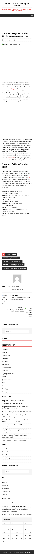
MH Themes (28, 552)
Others (4, 377)
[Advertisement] (17, 25)
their (29, 177)
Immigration (5, 364)
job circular (11, 158)
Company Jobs (6, 355)
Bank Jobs (5, 352)
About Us (4, 449)
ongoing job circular (7, 374)
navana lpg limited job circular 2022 (14, 268)
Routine (4, 386)
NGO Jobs (5, 371)
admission (5, 349)
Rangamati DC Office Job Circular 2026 (13, 401)
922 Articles (15, 286)
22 (25, 535)
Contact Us (5, 452)
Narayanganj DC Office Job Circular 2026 (14, 404)
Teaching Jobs (6, 389)
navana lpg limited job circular (13, 265)
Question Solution (7, 380)
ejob (16, 40)
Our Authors (5, 455)
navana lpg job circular (10, 258)
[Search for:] (17, 331)
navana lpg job (11, 254)
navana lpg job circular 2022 (12, 261)
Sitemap (4, 461)
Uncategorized (6, 392)
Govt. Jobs (5, 361)
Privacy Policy (6, 458)
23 (30, 535)
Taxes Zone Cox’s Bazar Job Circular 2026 (14, 440)
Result (3, 383)
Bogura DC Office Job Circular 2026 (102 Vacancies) (17, 412)
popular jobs (12, 89)
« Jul (3, 545)
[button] (31, 15)
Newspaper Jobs (6, 367)
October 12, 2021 (8, 40)
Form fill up (5, 358)
